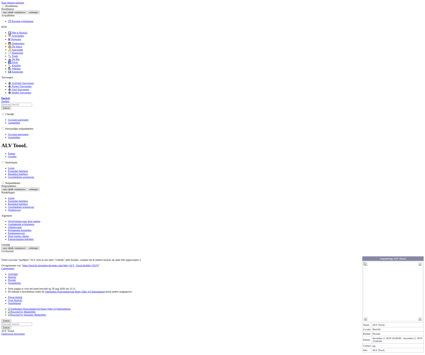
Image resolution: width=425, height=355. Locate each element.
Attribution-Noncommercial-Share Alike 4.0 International (75, 291)
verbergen (33, 12)
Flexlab (12, 280)
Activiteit (13, 274)
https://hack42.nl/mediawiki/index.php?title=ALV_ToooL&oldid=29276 (60, 265)
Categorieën (7, 268)
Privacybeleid (15, 297)
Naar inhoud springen (12, 2)
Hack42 (12, 277)
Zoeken (6, 108)
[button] (3, 6)
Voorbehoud (14, 303)
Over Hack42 (15, 300)
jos (374, 345)
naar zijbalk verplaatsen (14, 12)
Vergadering (14, 283)
